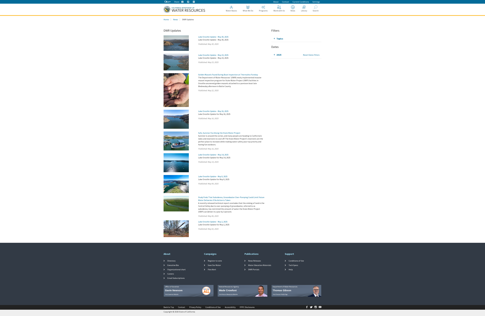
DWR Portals (253, 269)
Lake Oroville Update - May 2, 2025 (212, 221)
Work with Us (279, 10)
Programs (263, 10)
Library (304, 10)
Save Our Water (214, 265)
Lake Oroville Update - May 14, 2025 (213, 154)
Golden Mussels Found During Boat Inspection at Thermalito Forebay (228, 74)
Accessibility (230, 307)
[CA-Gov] (167, 2)
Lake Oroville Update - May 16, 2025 (213, 111)
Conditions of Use (296, 260)
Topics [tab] (279, 38)
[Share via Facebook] (182, 1)
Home (166, 19)
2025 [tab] (279, 54)
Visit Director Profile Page (280, 294)
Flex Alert (212, 269)
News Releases (254, 260)
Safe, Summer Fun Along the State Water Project (219, 133)
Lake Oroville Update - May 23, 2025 (213, 55)
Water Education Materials (259, 265)
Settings (316, 2)
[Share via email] (194, 1)
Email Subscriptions (176, 278)
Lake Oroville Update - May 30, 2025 (213, 37)
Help (291, 269)
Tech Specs (293, 265)
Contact (285, 2)
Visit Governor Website (171, 294)
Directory (171, 260)
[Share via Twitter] (188, 1)
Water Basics (231, 10)
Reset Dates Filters (311, 55)
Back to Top (169, 307)
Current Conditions (301, 2)
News (292, 10)
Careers (170, 274)
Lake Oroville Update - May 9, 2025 (212, 176)
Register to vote (215, 260)
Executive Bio (173, 265)
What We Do (248, 10)
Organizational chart (176, 269)
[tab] (296, 38)
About (276, 2)
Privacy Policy (195, 307)
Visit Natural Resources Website (228, 294)
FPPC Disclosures (247, 307)
